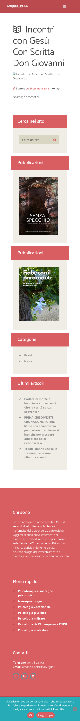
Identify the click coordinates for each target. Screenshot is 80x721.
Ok (31, 715)
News (28, 361)
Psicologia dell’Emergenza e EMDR (42, 624)
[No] (75, 709)
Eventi (28, 355)
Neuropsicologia (30, 601)
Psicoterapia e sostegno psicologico (35, 593)
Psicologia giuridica (32, 612)
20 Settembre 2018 (37, 89)
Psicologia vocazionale (34, 607)
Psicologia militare (31, 618)
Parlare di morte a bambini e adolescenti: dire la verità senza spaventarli (40, 406)
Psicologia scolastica (33, 630)
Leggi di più (45, 715)
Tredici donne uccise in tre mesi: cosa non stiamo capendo (40, 453)
